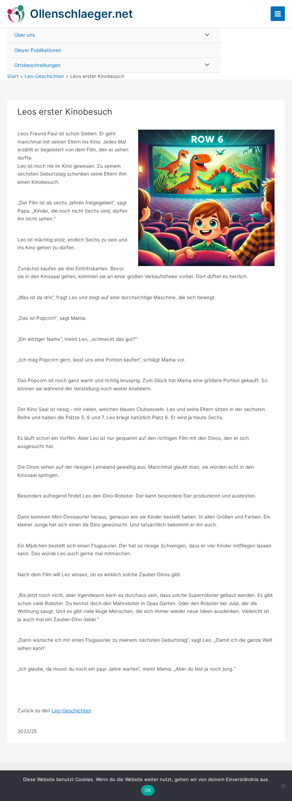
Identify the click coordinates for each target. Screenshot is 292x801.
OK (148, 790)
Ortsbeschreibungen (37, 65)
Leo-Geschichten (71, 710)
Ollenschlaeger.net (81, 14)
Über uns (24, 35)
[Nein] (283, 785)
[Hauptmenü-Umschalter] (278, 13)
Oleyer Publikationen (37, 50)
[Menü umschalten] (205, 35)
